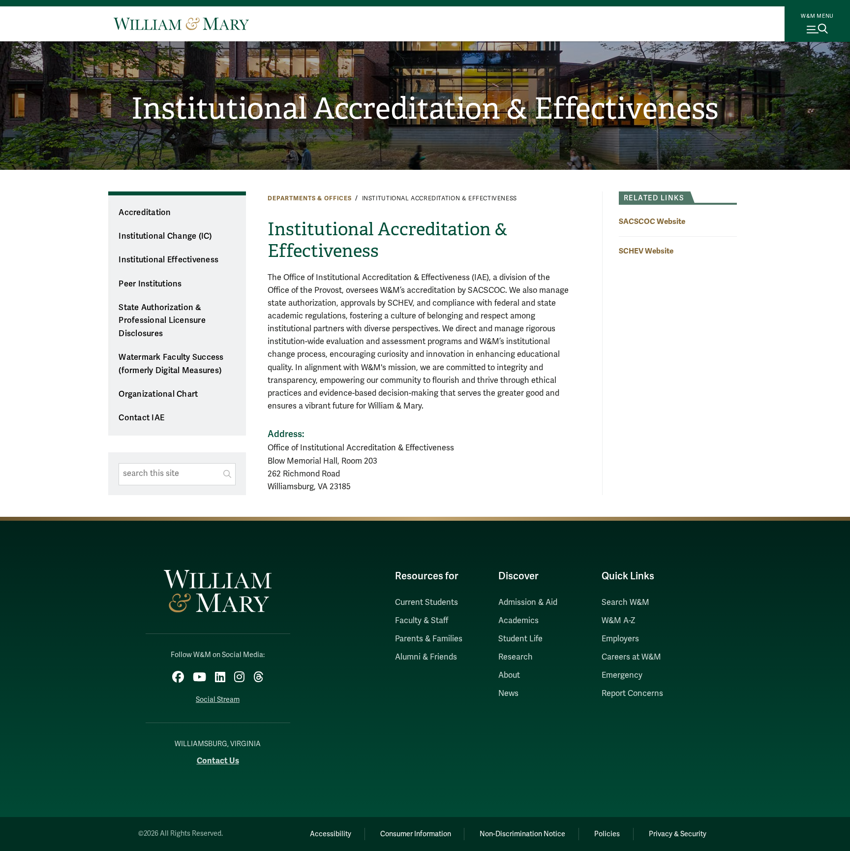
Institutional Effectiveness (168, 260)
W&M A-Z (619, 621)
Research (515, 657)
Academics (518, 621)
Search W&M (625, 602)
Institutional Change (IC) (165, 236)
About (509, 675)
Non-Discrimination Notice (522, 834)
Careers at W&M (631, 657)
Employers (620, 639)
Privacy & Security (677, 834)
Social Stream (218, 699)
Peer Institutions (150, 284)
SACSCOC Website (652, 221)
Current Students (426, 602)
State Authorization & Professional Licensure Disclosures (162, 321)
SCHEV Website (646, 250)
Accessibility (330, 834)
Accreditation (145, 213)
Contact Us (218, 761)
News (508, 693)
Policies (607, 834)
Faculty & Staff (421, 621)
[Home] (181, 24)
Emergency (622, 675)
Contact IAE (141, 418)
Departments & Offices (310, 198)
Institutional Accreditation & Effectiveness (425, 108)
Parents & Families (428, 639)
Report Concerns (632, 693)
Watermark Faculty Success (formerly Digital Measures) (171, 364)
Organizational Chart (158, 394)
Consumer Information (415, 834)
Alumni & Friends (426, 657)
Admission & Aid (527, 602)
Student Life (520, 639)
